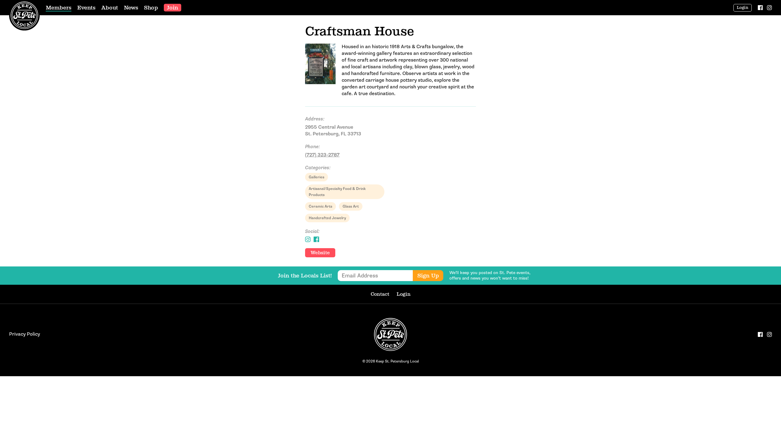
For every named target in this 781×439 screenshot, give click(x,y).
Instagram (308, 239)
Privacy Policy (24, 334)
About (109, 7)
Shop (151, 7)
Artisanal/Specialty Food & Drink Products (337, 191)
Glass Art (351, 206)
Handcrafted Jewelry (327, 218)
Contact (380, 294)
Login (742, 7)
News (131, 7)
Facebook (316, 239)
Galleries (316, 177)
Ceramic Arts (320, 206)
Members (58, 7)
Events (86, 7)
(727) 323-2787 (322, 155)
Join (172, 7)
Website (320, 252)
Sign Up (428, 275)
